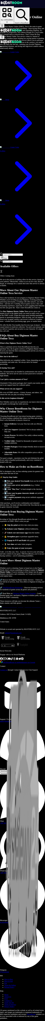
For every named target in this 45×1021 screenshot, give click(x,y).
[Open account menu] (1, 46)
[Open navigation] (2, 26)
